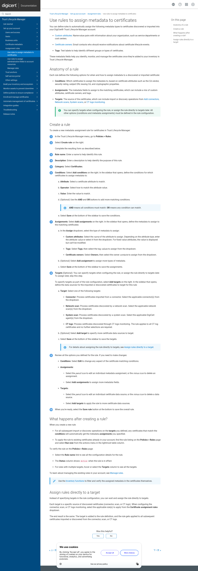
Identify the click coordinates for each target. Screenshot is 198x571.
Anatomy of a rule (180, 25)
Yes (98, 536)
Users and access (12, 32)
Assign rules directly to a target (183, 40)
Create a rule (178, 29)
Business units (11, 40)
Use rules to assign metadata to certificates (20, 53)
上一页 (54, 550)
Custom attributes (63, 35)
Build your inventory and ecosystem (18, 84)
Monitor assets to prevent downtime (18, 88)
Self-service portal (12, 76)
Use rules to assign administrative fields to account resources (20, 61)
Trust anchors (11, 72)
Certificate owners (63, 44)
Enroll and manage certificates (16, 97)
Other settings (11, 80)
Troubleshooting (10, 110)
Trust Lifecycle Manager (13, 19)
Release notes (9, 114)
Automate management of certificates (19, 101)
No (111, 536)
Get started (8, 24)
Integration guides (11, 105)
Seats (7, 36)
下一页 (156, 550)
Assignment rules (12, 48)
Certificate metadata (14, 44)
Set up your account (11, 28)
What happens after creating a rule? (181, 34)
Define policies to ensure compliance (18, 93)
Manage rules (13, 68)
